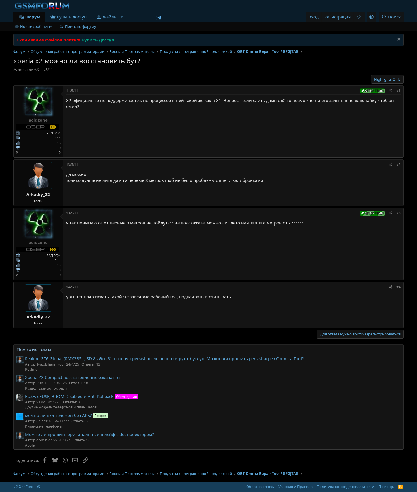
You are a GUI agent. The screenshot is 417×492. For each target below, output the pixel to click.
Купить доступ (72, 17)
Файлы (110, 17)
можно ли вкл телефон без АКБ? (65, 415)
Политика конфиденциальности (345, 486)
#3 (398, 212)
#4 (398, 287)
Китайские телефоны (43, 426)
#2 (398, 164)
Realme (31, 369)
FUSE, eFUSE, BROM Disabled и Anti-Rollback (81, 396)
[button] (122, 17)
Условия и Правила (295, 486)
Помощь (386, 486)
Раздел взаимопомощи (46, 388)
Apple (30, 445)
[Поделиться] (390, 90)
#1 (398, 90)
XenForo (26, 486)
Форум (33, 17)
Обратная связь (260, 486)
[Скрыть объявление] (398, 40)
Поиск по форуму (80, 26)
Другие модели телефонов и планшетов (61, 407)
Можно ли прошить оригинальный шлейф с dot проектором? (89, 434)
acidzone (25, 69)
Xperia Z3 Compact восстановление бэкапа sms (73, 377)
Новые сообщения (36, 26)
